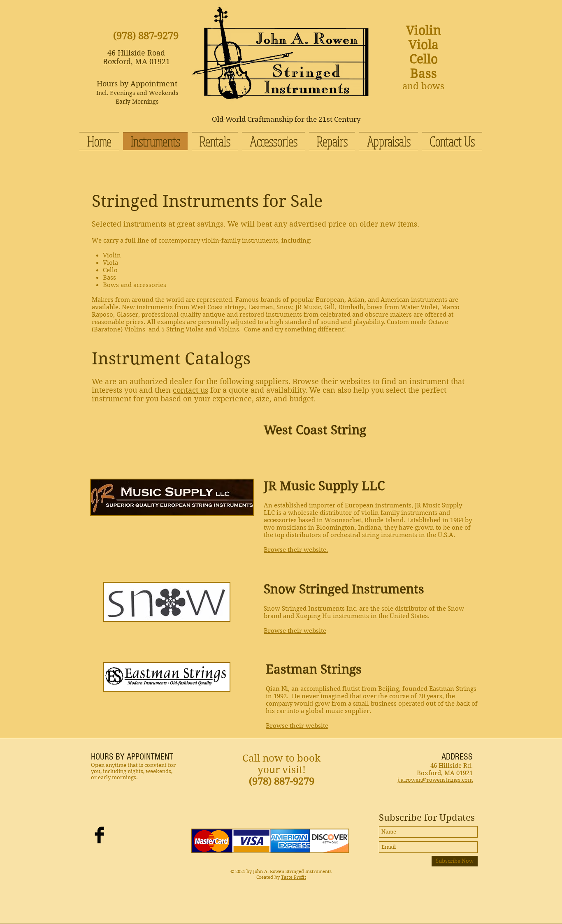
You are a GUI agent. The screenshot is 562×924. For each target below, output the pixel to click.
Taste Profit (293, 877)
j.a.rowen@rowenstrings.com (435, 780)
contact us (190, 390)
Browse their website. (296, 549)
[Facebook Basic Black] (99, 835)
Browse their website (295, 631)
